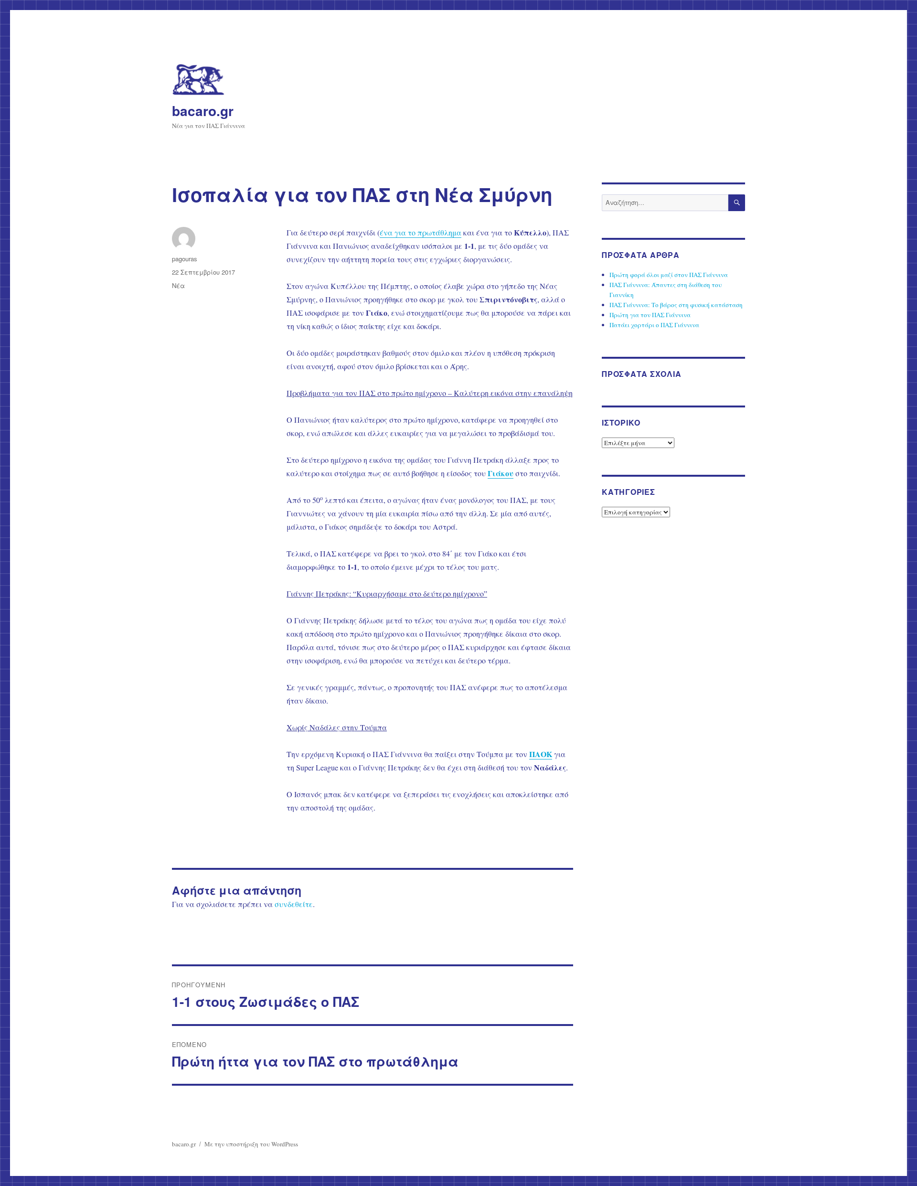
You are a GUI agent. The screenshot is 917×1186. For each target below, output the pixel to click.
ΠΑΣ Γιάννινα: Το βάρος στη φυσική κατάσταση (676, 304)
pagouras (184, 258)
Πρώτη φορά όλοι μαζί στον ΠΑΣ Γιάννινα (668, 274)
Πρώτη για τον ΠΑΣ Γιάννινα (650, 314)
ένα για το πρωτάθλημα (420, 232)
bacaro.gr (203, 110)
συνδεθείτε (294, 904)
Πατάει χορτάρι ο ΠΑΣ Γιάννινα (654, 325)
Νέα (178, 285)
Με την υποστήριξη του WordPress (251, 1144)
